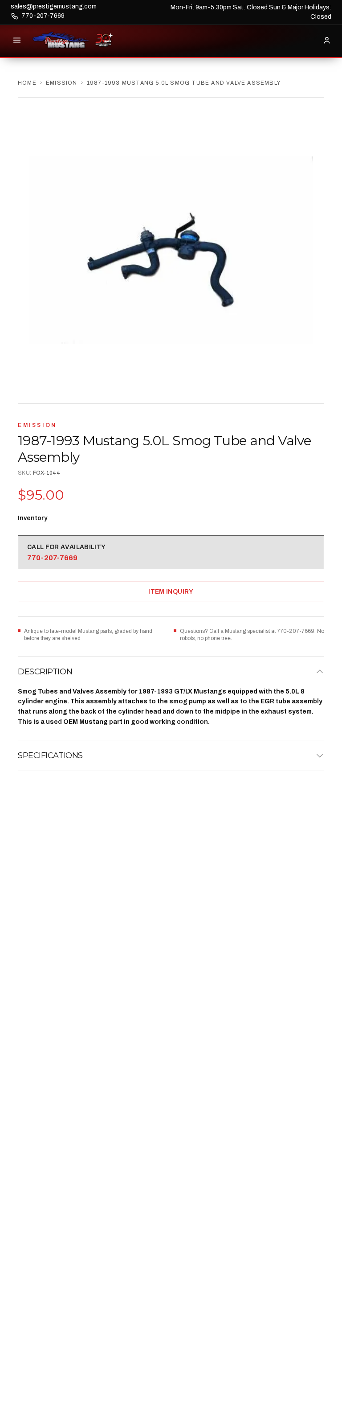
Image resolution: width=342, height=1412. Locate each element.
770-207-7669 (43, 15)
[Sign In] (326, 40)
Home (27, 83)
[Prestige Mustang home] (61, 40)
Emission (61, 83)
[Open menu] (17, 40)
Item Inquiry (170, 591)
